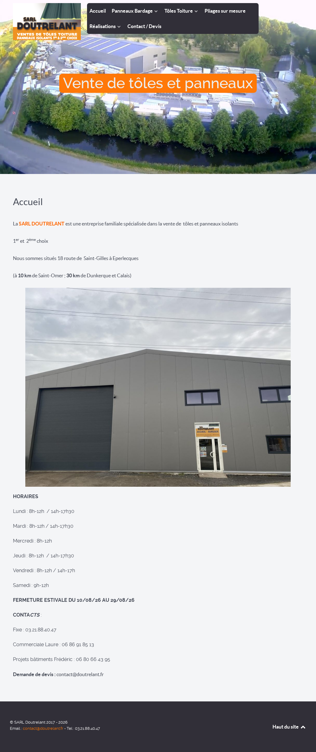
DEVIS (158, 105)
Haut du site (286, 726)
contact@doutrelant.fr (43, 728)
